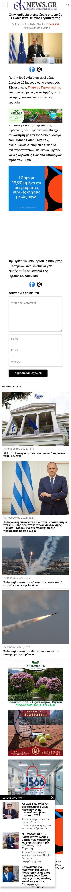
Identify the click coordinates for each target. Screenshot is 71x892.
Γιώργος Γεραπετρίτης (44, 87)
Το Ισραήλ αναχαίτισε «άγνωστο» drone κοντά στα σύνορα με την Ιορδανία (32, 584)
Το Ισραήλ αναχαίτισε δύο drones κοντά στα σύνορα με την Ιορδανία (31, 653)
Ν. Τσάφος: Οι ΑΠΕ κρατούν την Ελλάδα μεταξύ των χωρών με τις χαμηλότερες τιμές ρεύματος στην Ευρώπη (36, 841)
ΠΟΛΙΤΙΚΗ (52, 24)
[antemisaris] (35, 115)
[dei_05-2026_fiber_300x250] (35, 188)
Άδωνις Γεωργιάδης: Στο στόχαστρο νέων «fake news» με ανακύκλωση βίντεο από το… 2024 (35, 809)
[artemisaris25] (35, 683)
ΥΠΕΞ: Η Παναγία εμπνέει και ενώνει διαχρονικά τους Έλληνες (34, 454)
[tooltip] (32, 69)
